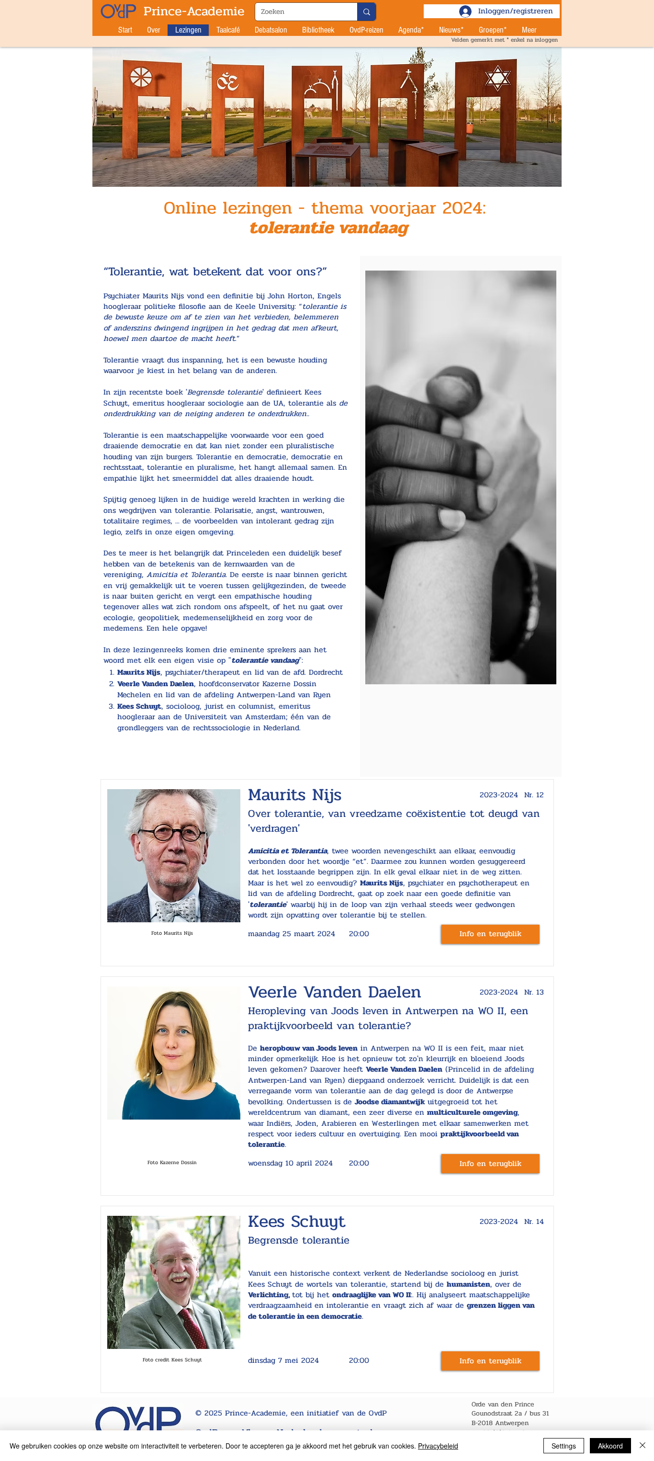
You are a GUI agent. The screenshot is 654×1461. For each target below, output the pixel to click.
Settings (564, 1445)
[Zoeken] (366, 12)
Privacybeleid (438, 1445)
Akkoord (610, 1445)
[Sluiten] (642, 1445)
